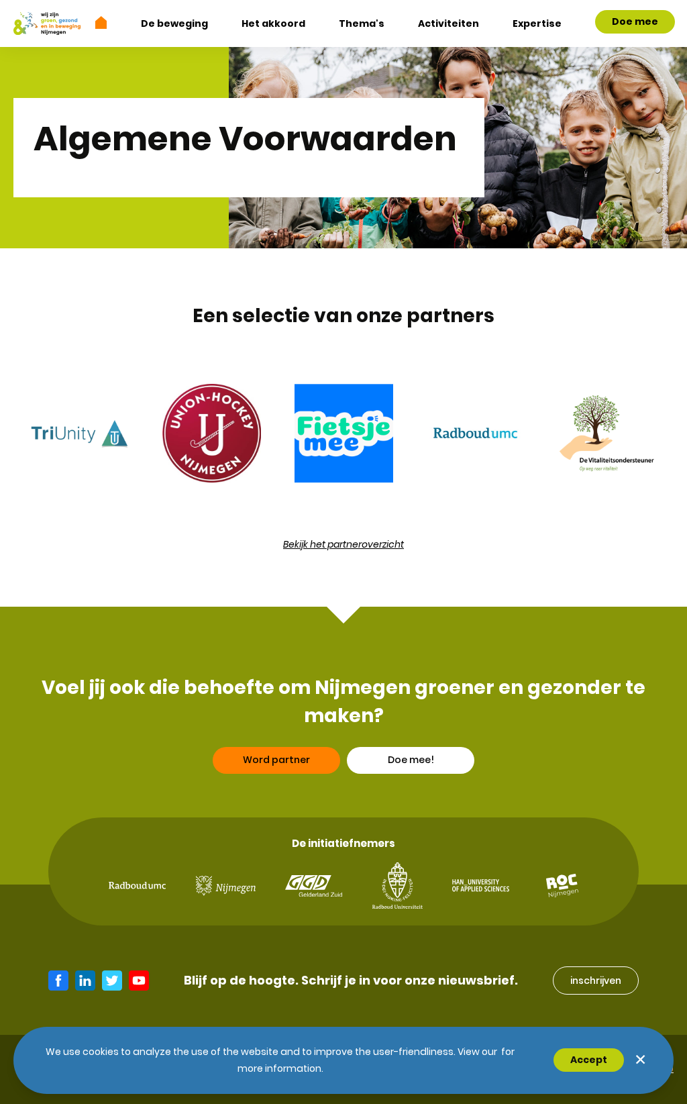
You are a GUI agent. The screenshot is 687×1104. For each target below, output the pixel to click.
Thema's (361, 23)
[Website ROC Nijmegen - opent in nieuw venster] (562, 885)
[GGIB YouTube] (139, 980)
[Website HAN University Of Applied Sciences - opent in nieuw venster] (480, 885)
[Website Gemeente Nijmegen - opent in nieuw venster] (226, 886)
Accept (588, 1059)
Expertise (537, 23)
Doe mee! (411, 759)
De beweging (174, 23)
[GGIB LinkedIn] (85, 980)
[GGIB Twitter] (112, 980)
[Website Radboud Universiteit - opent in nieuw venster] (397, 885)
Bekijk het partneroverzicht (343, 544)
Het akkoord (273, 23)
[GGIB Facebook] (58, 980)
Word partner (276, 759)
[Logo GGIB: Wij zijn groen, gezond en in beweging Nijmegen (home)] (47, 23)
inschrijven (595, 980)
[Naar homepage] (101, 22)
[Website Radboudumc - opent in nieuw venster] (137, 885)
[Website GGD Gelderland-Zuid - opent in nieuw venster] (313, 886)
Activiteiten (448, 23)
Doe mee (635, 21)
